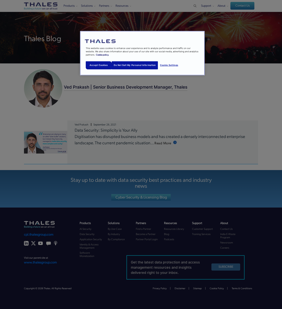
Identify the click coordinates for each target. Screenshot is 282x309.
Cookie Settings (169, 65)
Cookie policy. (102, 55)
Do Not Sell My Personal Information (135, 65)
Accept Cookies (99, 65)
